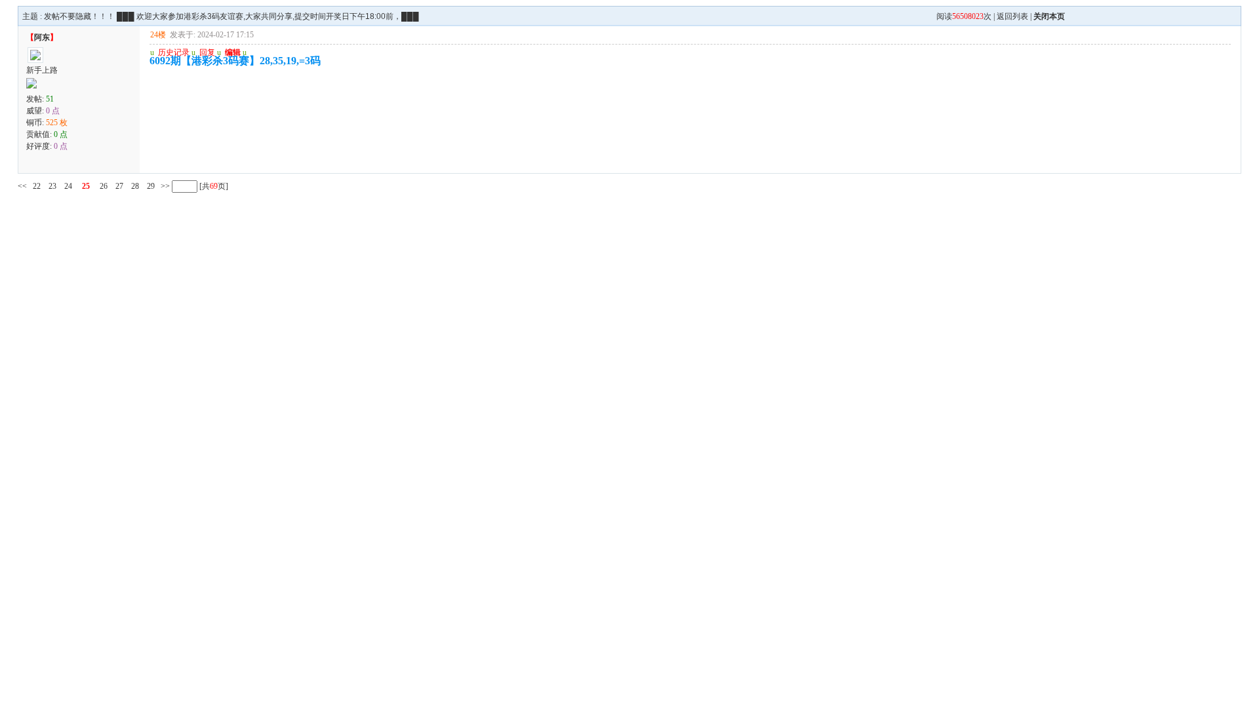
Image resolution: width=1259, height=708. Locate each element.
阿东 (42, 37)
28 (135, 186)
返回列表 (1012, 16)
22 (37, 186)
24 (68, 186)
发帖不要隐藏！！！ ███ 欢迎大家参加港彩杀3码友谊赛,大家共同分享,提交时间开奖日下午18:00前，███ (231, 16)
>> (164, 186)
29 (151, 186)
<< (22, 186)
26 (104, 186)
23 (52, 186)
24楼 (158, 34)
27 (119, 186)
